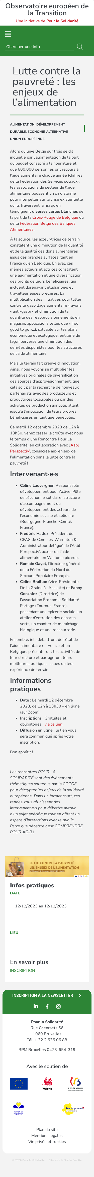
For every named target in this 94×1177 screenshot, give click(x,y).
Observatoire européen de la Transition (47, 9)
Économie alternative (48, 132)
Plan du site (47, 1129)
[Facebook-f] (47, 1006)
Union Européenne (27, 139)
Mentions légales (47, 1135)
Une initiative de (47, 21)
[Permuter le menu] (8, 34)
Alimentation (22, 124)
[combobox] (39, 46)
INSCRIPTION (22, 970)
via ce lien (53, 724)
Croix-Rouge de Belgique (55, 217)
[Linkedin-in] (36, 1006)
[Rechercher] (81, 46)
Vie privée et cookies (47, 1141)
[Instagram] (58, 1006)
